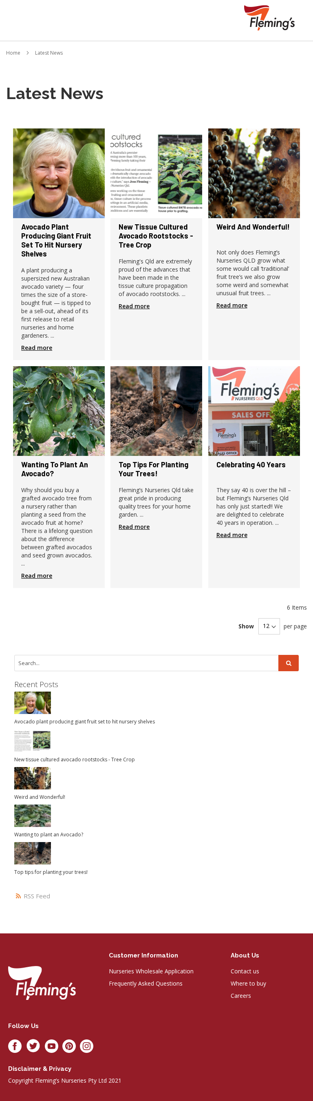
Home (13, 52)
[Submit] (288, 663)
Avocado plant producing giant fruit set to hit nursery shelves (56, 240)
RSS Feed (36, 896)
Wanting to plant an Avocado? (54, 469)
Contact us (245, 971)
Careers (241, 995)
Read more (36, 348)
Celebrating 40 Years (251, 464)
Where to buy (248, 983)
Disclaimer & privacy (39, 1068)
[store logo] (269, 18)
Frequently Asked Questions (146, 983)
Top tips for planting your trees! (153, 469)
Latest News (49, 52)
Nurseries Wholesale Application (151, 971)
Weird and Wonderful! (253, 226)
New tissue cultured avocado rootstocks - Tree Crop (156, 235)
